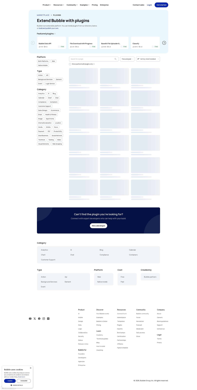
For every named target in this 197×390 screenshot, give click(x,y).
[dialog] (17, 377)
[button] (17, 385)
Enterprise (104, 5)
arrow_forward (164, 43)
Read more (21, 377)
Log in (149, 5)
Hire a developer (98, 226)
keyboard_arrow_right (51, 15)
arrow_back (33, 43)
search (115, 59)
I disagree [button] (23, 381)
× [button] (30, 368)
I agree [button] (9, 381)
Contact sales (138, 5)
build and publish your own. (49, 28)
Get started (161, 5)
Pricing (95, 5)
